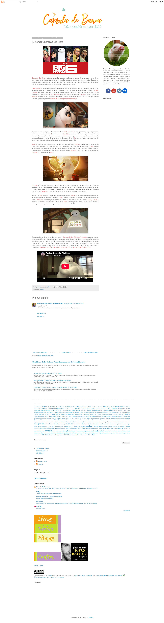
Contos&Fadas (83, 408)
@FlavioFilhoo (42, 461)
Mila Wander (86, 428)
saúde (69, 433)
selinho (74, 433)
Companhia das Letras (69, 408)
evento (57, 422)
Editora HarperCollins (50, 416)
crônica (102, 408)
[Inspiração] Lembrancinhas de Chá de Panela (48, 373)
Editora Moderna (110, 416)
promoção (65, 431)
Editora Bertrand (74, 412)
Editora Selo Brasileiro (120, 418)
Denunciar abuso (40, 478)
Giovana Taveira (113, 422)
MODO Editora (98, 428)
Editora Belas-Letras (64, 412)
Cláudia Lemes (52, 408)
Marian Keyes (55, 428)
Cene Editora (126, 406)
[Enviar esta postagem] (53, 287)
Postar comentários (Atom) (45, 356)
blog (78, 406)
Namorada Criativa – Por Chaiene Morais (49, 496)
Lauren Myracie (59, 426)
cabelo (89, 406)
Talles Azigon (122, 433)
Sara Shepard (63, 433)
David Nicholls (126, 408)
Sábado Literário (38, 433)
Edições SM (101, 410)
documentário (76, 410)
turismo (59, 434)
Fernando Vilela (98, 422)
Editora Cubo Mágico (44, 414)
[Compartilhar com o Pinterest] (66, 287)
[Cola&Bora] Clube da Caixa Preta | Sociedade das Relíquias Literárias (58, 362)
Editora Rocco (110, 418)
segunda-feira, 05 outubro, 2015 (74, 303)
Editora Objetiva (42, 418)
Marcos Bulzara (125, 426)
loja (94, 426)
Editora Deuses (74, 414)
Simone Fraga (98, 433)
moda (92, 428)
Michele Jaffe (79, 428)
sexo (92, 433)
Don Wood (83, 410)
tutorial (63, 434)
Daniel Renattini (109, 408)
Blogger (91, 617)
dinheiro (68, 410)
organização (127, 428)
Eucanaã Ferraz (51, 422)
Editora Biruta (96, 412)
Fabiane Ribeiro (65, 422)
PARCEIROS (40, 453)
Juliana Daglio (126, 424)
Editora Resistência (100, 418)
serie (89, 433)
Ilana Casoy (57, 424)
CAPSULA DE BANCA (42, 448)
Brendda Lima (83, 406)
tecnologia (45, 435)
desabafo (44, 410)
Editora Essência (118, 414)
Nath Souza (111, 428)
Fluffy (38, 492)
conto (77, 408)
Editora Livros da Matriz (82, 416)
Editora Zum (106, 420)
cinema (42, 289)
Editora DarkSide (65, 414)
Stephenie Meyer (114, 433)
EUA (45, 422)
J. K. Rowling (82, 424)
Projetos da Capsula (42, 451)
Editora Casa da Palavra (119, 412)
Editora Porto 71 (69, 418)
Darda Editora (117, 408)
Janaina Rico (105, 424)
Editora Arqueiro (54, 412)
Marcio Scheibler (117, 426)
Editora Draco (93, 414)
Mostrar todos (127, 510)
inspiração (69, 424)
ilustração (63, 424)
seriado (85, 433)
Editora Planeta (61, 418)
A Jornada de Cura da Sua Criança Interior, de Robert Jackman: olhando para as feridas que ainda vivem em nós (67, 488)
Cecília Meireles (111, 406)
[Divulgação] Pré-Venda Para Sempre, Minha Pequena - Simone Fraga (55, 387)
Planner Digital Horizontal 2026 (44, 498)
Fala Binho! (80, 422)
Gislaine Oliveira (122, 422)
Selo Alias (79, 433)
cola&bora (59, 408)
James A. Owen (97, 424)
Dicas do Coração (53, 410)
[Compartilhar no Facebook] (64, 287)
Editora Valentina (74, 420)
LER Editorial (73, 426)
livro (91, 426)
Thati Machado (52, 434)
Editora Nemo (118, 416)
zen (93, 435)
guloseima (41, 424)
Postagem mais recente (40, 352)
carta (104, 406)
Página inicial (66, 352)
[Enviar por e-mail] (57, 287)
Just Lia (38, 506)
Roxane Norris (126, 431)
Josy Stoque (119, 424)
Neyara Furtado (39, 566)
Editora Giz (127, 414)
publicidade (72, 431)
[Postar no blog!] (59, 287)
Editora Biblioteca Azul (86, 412)
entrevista (122, 420)
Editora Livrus (93, 416)
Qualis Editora (101, 431)
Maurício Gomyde (71, 428)
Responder (40, 316)
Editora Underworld (48, 420)
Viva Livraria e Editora (86, 434)
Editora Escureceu (109, 414)
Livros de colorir (40, 508)
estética (41, 422)
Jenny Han (112, 424)
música (105, 428)
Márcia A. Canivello (107, 426)
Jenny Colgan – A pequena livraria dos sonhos (48, 493)
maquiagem (99, 426)
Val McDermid (68, 434)
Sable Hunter (47, 433)
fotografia (105, 422)
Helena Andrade (49, 424)
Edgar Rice (95, 410)
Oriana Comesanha (39, 431)
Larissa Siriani (51, 426)
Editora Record (91, 418)
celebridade (119, 406)
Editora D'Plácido (55, 414)
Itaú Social (76, 424)
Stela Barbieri (105, 433)
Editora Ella (101, 414)
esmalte (127, 420)
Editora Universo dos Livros (62, 420)
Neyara (50, 575)
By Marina (39, 501)
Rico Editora (109, 431)
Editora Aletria (126, 410)
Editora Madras (101, 416)
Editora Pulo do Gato (80, 418)
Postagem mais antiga (91, 352)
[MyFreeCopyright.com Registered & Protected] (49, 577)
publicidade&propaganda (83, 431)
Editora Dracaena (84, 414)
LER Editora (67, 426)
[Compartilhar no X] (61, 287)
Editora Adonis (109, 410)
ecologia (89, 410)
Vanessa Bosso (76, 434)
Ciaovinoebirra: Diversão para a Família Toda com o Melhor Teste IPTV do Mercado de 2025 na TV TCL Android (66, 503)
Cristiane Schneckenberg (93, 408)
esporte (36, 422)
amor (43, 406)
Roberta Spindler (117, 431)
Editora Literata (72, 416)
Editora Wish (99, 420)
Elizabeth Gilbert (114, 420)
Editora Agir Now (117, 410)
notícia (120, 428)
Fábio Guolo (73, 422)
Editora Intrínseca (62, 416)
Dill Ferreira (63, 410)
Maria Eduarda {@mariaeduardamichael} (50, 303)
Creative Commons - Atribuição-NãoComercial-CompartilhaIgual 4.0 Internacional (97, 575)
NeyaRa (40, 464)
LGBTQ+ (80, 426)
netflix (116, 428)
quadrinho (93, 431)
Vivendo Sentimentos (43, 487)
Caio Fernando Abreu (97, 406)
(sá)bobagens (37, 406)
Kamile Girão (37, 426)
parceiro (48, 431)
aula (67, 406)
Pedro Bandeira (57, 431)
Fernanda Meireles (88, 422)
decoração (37, 410)
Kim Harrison (44, 426)
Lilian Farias (85, 426)
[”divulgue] (124, 575)
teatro (40, 434)
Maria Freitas (47, 428)
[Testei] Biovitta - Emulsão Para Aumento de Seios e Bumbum (52, 380)
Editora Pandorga (51, 418)
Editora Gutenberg (39, 416)
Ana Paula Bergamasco (51, 406)
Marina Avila (62, 428)
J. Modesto (90, 424)
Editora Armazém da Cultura (41, 412)
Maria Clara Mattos (39, 428)
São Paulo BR (55, 433)
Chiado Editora (38, 408)
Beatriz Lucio (72, 406)
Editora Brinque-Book (105, 412)
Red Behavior (41, 313)
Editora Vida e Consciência (87, 420)
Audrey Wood (62, 406)
